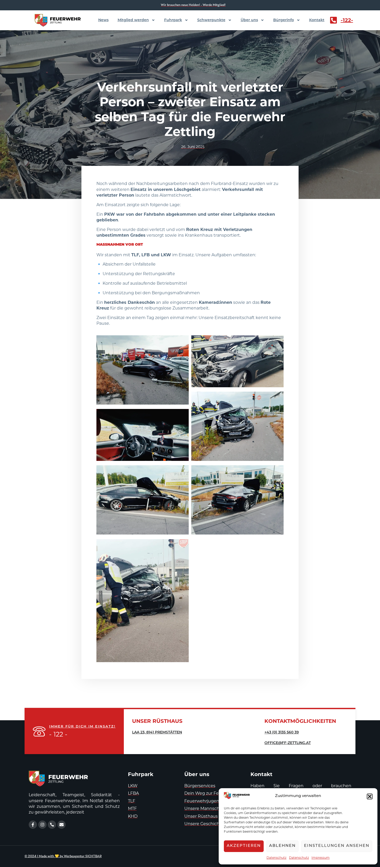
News (103, 20)
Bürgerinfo (283, 20)
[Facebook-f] (33, 824)
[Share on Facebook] (170, 397)
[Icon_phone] (52, 824)
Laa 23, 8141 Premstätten (157, 732)
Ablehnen (282, 846)
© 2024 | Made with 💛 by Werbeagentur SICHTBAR (63, 856)
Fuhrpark (173, 20)
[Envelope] (61, 824)
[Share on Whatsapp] (176, 397)
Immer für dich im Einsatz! (82, 726)
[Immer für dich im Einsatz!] (39, 731)
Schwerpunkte (211, 20)
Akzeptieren (244, 846)
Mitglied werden (133, 20)
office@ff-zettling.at (287, 743)
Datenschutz (276, 858)
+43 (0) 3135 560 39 (281, 732)
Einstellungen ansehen (336, 846)
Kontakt (316, 20)
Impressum (320, 858)
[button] (369, 796)
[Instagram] (42, 824)
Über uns (249, 20)
